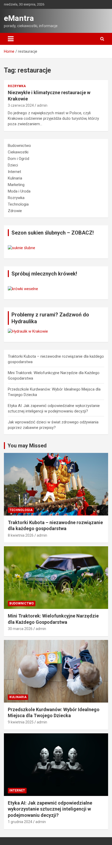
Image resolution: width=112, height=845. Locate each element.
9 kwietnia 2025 (21, 722)
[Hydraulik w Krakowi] (28, 331)
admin (42, 105)
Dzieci (13, 165)
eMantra (19, 18)
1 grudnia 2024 (20, 822)
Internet (14, 171)
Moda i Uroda (19, 191)
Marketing (16, 184)
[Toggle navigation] (10, 39)
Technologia (18, 204)
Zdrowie (15, 210)
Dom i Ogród (18, 158)
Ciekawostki (18, 152)
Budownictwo (19, 145)
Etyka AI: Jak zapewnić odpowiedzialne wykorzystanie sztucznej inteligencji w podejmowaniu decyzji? (50, 809)
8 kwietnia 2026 (21, 535)
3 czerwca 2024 (21, 105)
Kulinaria (15, 178)
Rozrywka (17, 86)
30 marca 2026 (20, 629)
